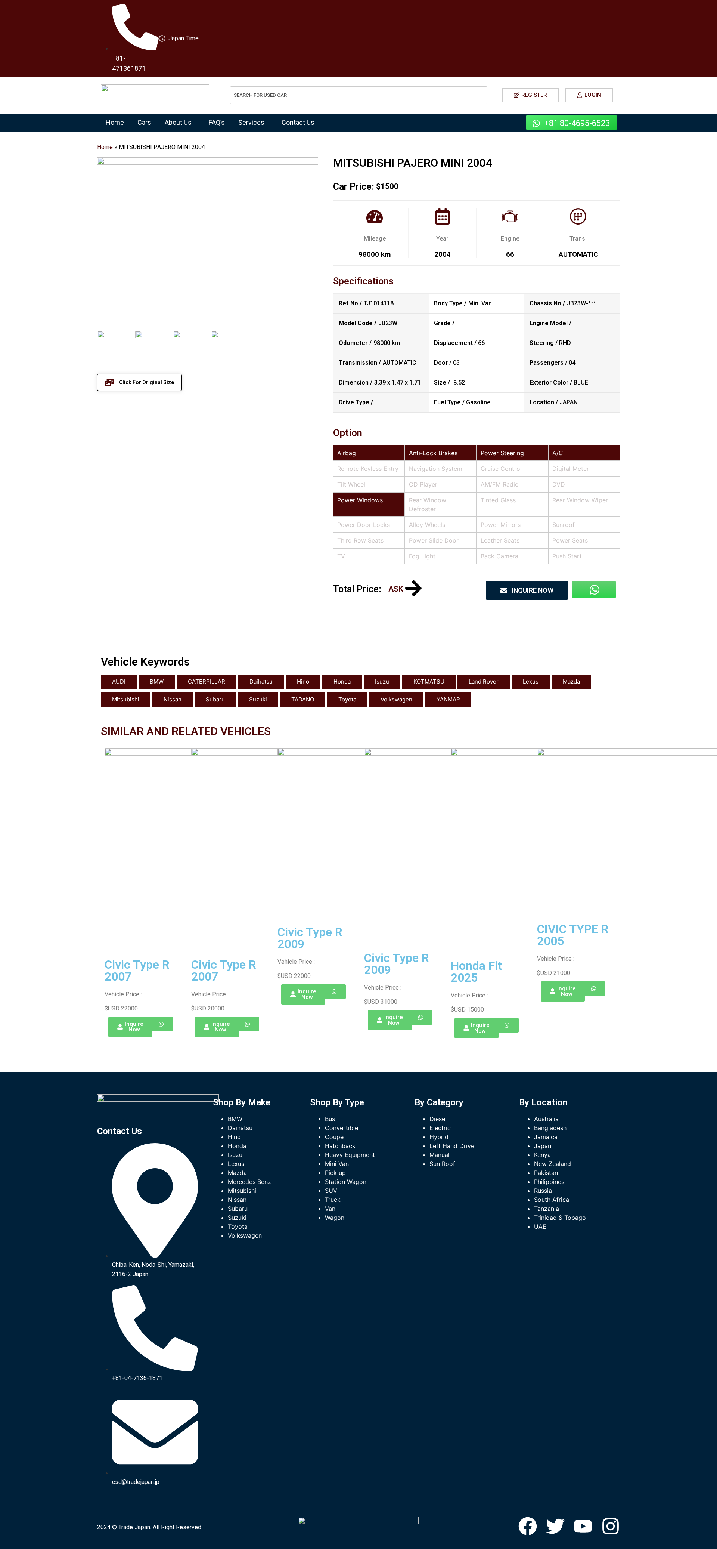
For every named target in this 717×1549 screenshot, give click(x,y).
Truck (333, 1199)
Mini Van (337, 1163)
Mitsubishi (125, 699)
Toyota (347, 699)
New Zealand (552, 1163)
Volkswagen (396, 699)
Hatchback (340, 1146)
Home (115, 122)
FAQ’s (217, 122)
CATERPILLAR (206, 681)
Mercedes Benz (249, 1181)
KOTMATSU (428, 681)
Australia (546, 1119)
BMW (157, 681)
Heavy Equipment (350, 1154)
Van (330, 1208)
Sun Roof (442, 1163)
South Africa (551, 1199)
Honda (342, 681)
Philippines (549, 1181)
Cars (144, 122)
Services (251, 122)
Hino (303, 681)
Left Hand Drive (451, 1146)
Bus (330, 1119)
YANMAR (448, 699)
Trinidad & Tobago (560, 1217)
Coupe (334, 1137)
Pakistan (546, 1172)
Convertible (341, 1128)
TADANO (302, 699)
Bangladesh (550, 1128)
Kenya (542, 1154)
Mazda (571, 681)
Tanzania (546, 1208)
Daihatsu (261, 681)
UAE (540, 1226)
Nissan (172, 699)
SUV (331, 1190)
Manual (439, 1154)
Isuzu (382, 681)
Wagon (334, 1217)
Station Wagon (345, 1181)
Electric (440, 1128)
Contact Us (298, 122)
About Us (178, 122)
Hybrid (438, 1137)
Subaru (215, 699)
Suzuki (258, 699)
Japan (542, 1146)
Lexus (530, 681)
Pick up (335, 1172)
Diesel (438, 1119)
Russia (543, 1190)
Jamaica (546, 1137)
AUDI (118, 681)
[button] (180, 122)
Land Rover (484, 681)
